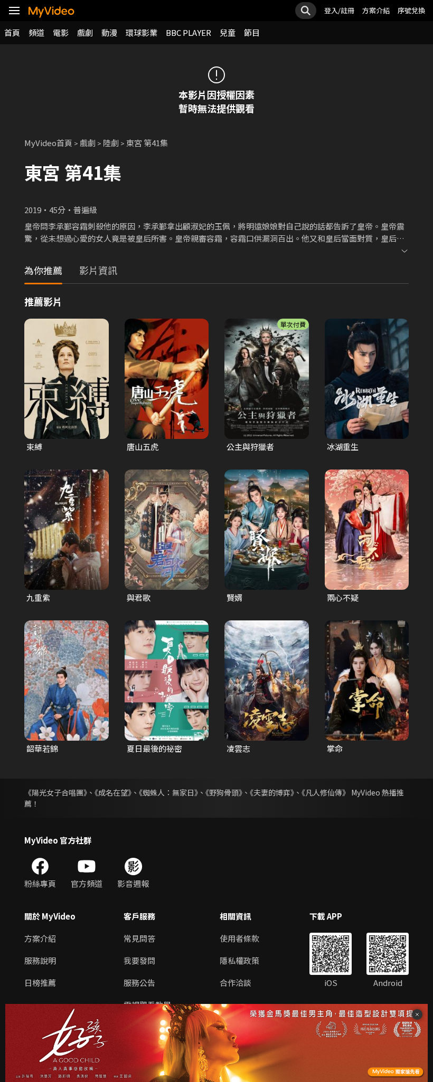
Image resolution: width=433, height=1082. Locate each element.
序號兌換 (411, 10)
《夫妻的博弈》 (272, 792)
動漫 (109, 32)
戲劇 (85, 32)
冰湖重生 (343, 446)
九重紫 (38, 597)
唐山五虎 (142, 446)
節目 (252, 32)
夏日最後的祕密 (154, 748)
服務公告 (139, 982)
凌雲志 (238, 748)
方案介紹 (376, 10)
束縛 (34, 446)
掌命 (335, 748)
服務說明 (40, 960)
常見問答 (139, 938)
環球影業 (141, 32)
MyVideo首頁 (48, 142)
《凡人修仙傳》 (326, 792)
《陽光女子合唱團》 (55, 792)
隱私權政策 (239, 960)
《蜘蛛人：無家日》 (168, 792)
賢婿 (234, 597)
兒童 (228, 32)
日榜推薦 (40, 982)
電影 (61, 32)
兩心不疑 (343, 597)
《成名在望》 (113, 792)
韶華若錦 (42, 748)
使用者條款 (239, 938)
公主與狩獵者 (250, 446)
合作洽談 (235, 982)
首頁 (12, 32)
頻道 (36, 32)
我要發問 (139, 960)
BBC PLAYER (188, 32)
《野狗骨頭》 (223, 792)
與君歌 (138, 597)
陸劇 (111, 142)
